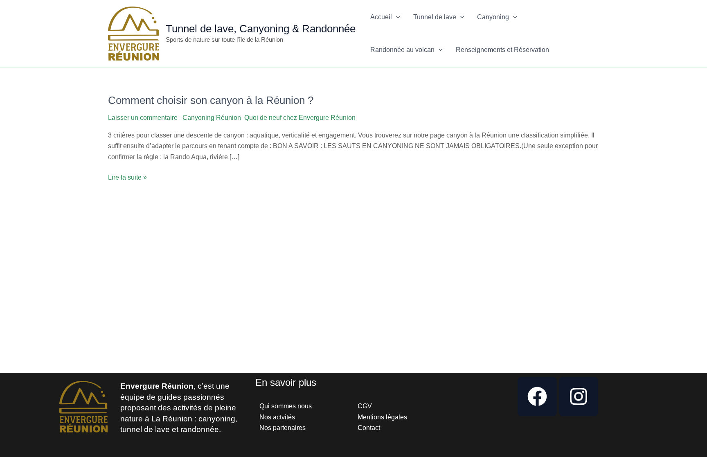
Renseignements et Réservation (502, 49)
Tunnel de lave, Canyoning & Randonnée (261, 29)
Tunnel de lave (434, 17)
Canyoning (493, 17)
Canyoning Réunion (211, 117)
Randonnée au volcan (402, 49)
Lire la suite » (127, 176)
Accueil (381, 17)
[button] (396, 17)
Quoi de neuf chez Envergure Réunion (300, 117)
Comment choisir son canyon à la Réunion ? (210, 100)
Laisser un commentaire (143, 117)
